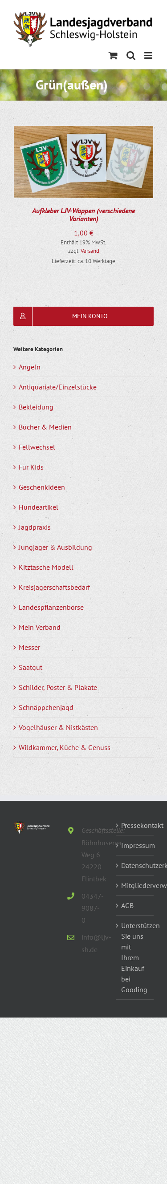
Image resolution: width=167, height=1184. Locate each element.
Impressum (135, 845)
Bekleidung (36, 406)
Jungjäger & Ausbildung (55, 547)
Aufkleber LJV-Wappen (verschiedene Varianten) (83, 214)
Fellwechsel (37, 446)
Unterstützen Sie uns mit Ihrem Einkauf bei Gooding (135, 957)
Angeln (30, 366)
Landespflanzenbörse (51, 607)
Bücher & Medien (45, 426)
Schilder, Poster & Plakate (58, 687)
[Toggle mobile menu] (149, 55)
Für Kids (31, 466)
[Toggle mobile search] (130, 55)
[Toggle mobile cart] (113, 55)
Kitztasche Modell (46, 567)
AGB (127, 905)
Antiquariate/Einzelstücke (58, 386)
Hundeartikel (38, 507)
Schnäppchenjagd (46, 707)
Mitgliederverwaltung (135, 885)
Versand (90, 251)
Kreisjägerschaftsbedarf (54, 587)
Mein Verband (40, 627)
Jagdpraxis (35, 527)
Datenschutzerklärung (135, 865)
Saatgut (30, 667)
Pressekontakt (135, 825)
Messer (29, 647)
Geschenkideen (42, 487)
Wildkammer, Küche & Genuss (64, 747)
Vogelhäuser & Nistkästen (58, 727)
